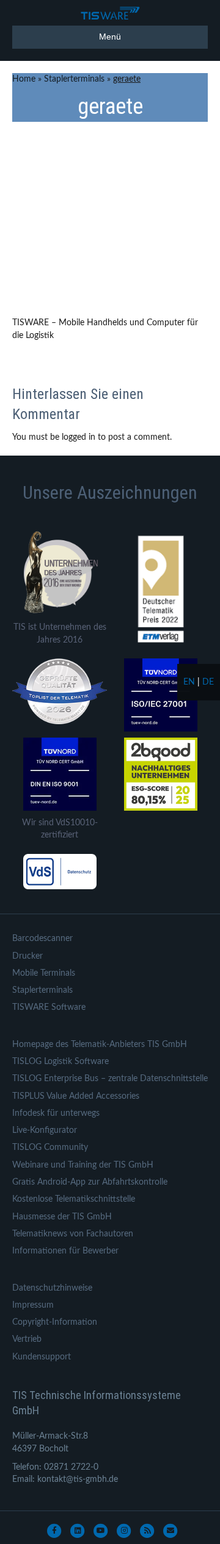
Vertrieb (27, 1339)
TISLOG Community (50, 1147)
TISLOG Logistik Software (60, 1061)
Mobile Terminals (43, 973)
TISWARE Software (49, 1007)
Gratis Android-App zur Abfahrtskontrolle (89, 1182)
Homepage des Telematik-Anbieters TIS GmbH (99, 1044)
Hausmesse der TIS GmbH (62, 1217)
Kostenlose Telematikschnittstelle (73, 1199)
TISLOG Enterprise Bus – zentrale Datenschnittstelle (110, 1078)
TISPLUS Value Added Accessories (75, 1096)
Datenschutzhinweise (52, 1288)
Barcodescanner (42, 938)
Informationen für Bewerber (65, 1251)
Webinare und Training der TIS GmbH (82, 1165)
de (208, 682)
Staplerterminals (74, 79)
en (189, 682)
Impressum (33, 1305)
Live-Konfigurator (44, 1130)
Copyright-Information (54, 1322)
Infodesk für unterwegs (56, 1113)
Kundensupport (41, 1357)
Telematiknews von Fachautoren (72, 1234)
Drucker (27, 956)
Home (23, 79)
